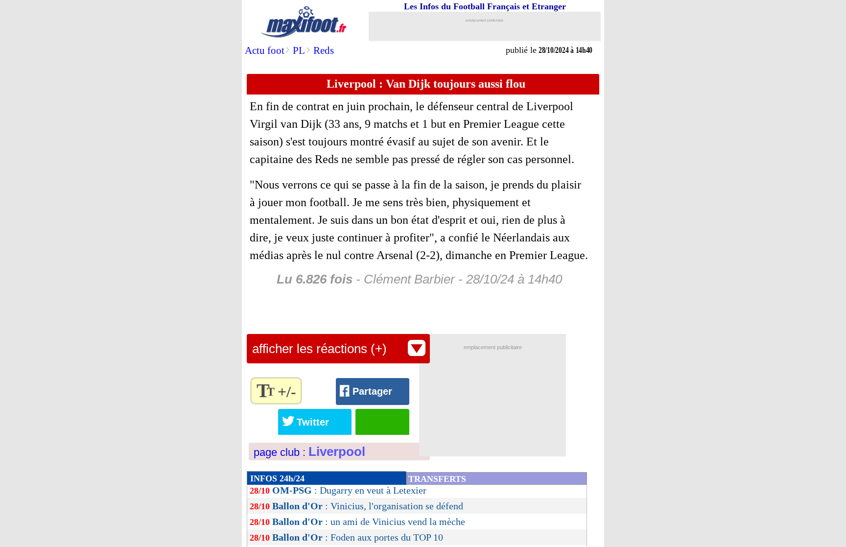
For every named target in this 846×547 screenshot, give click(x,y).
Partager (372, 391)
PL (299, 50)
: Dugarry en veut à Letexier (349, 490)
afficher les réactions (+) (319, 348)
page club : (309, 452)
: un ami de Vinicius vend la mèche (368, 521)
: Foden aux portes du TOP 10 (357, 537)
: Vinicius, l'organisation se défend (367, 505)
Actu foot (264, 50)
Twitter (313, 422)
